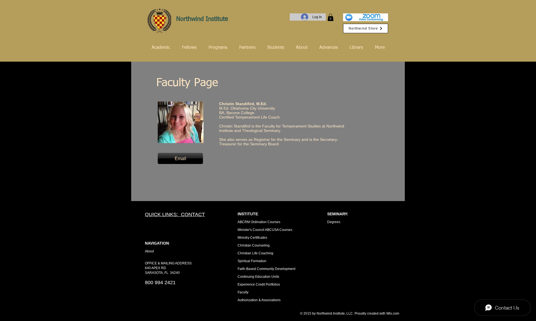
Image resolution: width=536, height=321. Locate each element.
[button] (330, 17)
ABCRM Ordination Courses (259, 222)
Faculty (243, 292)
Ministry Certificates (252, 238)
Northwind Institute (202, 19)
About (149, 251)
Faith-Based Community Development (266, 269)
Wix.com (392, 313)
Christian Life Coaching (255, 253)
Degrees (333, 222)
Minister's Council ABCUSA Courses (265, 230)
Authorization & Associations (259, 300)
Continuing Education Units (258, 277)
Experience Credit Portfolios (259, 284)
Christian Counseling (254, 245)
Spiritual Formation (252, 261)
